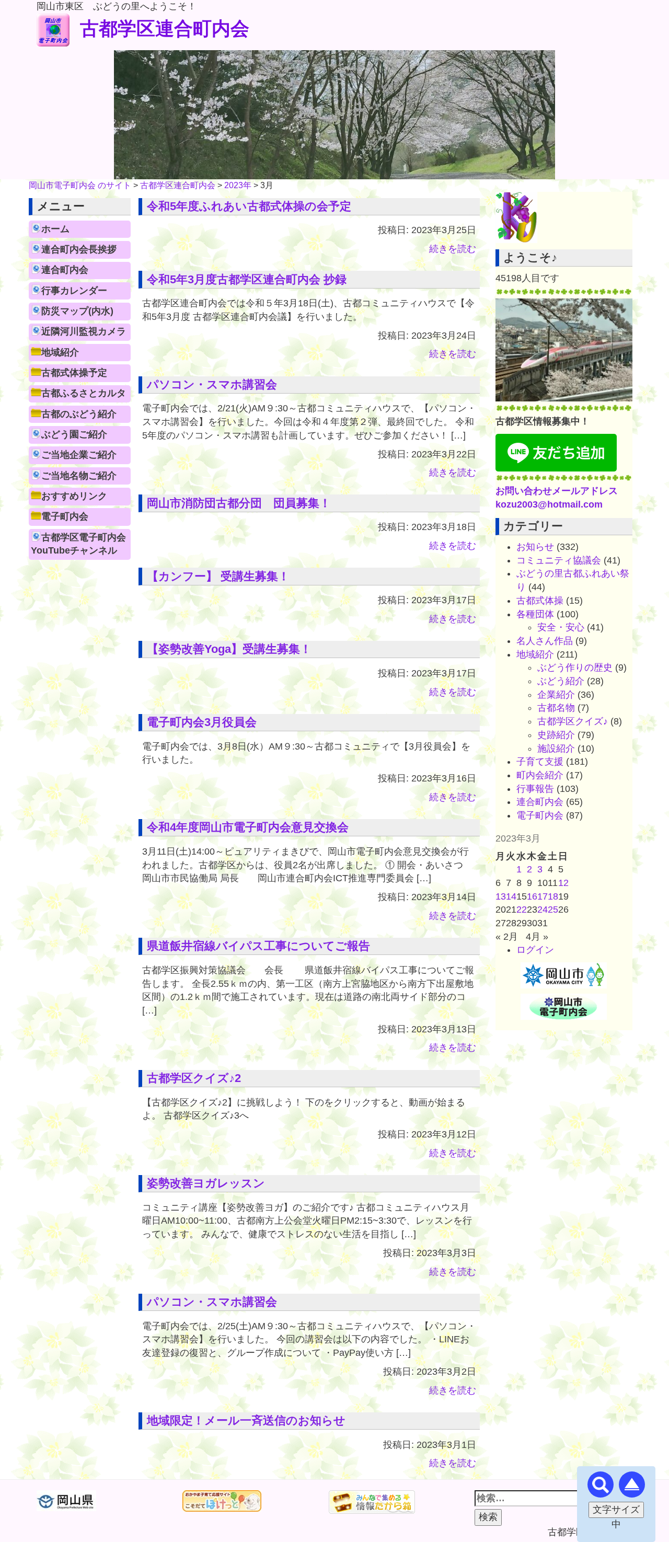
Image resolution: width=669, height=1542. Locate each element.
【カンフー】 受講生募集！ (218, 576)
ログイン (535, 950)
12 (563, 883)
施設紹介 (556, 748)
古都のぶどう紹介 (79, 414)
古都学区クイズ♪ (572, 721)
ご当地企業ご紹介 (79, 455)
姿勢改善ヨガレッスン (206, 1183)
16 (532, 896)
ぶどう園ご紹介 (74, 434)
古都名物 (556, 708)
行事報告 (535, 789)
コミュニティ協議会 (558, 560)
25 (553, 909)
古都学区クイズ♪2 (194, 1078)
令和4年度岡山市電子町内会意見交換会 (248, 827)
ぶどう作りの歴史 (575, 667)
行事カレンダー (74, 290)
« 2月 (506, 936)
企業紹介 (556, 694)
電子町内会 (64, 516)
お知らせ (535, 547)
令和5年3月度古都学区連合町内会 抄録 (247, 279)
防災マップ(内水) (77, 311)
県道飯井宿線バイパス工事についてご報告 (258, 945)
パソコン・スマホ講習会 (212, 384)
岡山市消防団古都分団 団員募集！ (239, 503)
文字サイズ (616, 1509)
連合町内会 (64, 269)
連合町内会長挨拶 (79, 249)
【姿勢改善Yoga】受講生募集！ (229, 648)
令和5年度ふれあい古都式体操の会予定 (249, 206)
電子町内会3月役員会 (202, 722)
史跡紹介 (556, 735)
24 (542, 909)
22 (521, 909)
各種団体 (535, 614)
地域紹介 (60, 352)
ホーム (55, 229)
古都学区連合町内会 (164, 28)
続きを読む (452, 249)
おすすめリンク (74, 496)
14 (511, 896)
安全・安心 (560, 627)
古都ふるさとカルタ (83, 393)
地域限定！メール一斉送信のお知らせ (246, 1420)
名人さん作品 (544, 641)
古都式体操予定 (74, 372)
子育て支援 (539, 761)
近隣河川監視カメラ (83, 331)
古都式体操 (539, 600)
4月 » (537, 936)
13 (500, 896)
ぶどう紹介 (560, 681)
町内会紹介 (539, 775)
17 (542, 896)
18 (553, 896)
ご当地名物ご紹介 (79, 475)
